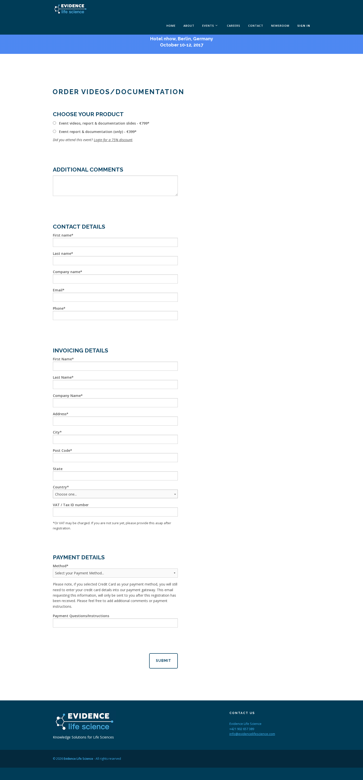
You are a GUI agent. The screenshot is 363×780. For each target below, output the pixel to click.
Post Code (61, 450)
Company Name (67, 395)
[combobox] (115, 494)
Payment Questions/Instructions (81, 615)
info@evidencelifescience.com (252, 734)
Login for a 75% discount (113, 139)
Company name (66, 271)
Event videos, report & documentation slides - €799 (103, 123)
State (57, 468)
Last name (62, 253)
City (56, 432)
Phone (58, 308)
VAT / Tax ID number (71, 504)
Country (60, 487)
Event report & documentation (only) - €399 (97, 131)
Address (59, 414)
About (188, 25)
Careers (233, 25)
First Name (62, 359)
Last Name (62, 377)
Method (59, 565)
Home (171, 25)
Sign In (303, 25)
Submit (163, 661)
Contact (255, 25)
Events (208, 25)
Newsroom (280, 25)
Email (57, 290)
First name (62, 235)
